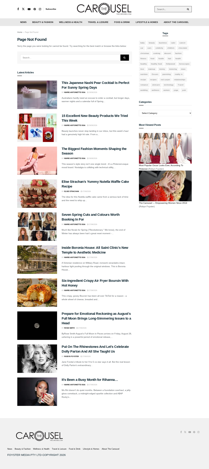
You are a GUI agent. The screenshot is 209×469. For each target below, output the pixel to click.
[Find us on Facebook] (18, 9)
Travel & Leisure (98, 22)
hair (169, 58)
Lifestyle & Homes (147, 22)
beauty (152, 43)
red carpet (165, 80)
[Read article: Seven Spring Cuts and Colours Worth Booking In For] (37, 226)
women (167, 90)
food (152, 58)
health (178, 58)
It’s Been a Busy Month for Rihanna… (90, 380)
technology (169, 85)
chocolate (183, 48)
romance (144, 85)
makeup (151, 69)
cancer (182, 43)
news (183, 69)
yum (184, 90)
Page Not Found (31, 32)
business (163, 43)
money (162, 69)
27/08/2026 (86, 191)
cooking (156, 53)
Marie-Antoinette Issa (74, 92)
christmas (144, 53)
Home (19, 32)
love (142, 69)
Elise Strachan (71, 191)
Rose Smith (69, 328)
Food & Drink (122, 22)
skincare (156, 85)
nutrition (144, 74)
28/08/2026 (92, 92)
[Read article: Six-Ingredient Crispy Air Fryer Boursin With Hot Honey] (37, 292)
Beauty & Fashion (42, 22)
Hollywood (170, 64)
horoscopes (184, 64)
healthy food (156, 64)
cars (149, 48)
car (141, 48)
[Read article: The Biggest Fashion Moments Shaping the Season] (37, 161)
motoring (173, 69)
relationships (179, 80)
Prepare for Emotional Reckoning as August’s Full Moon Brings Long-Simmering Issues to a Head (96, 318)
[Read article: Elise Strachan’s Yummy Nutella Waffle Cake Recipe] (37, 193)
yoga (176, 90)
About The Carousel (176, 22)
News (23, 22)
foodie (161, 58)
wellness (155, 90)
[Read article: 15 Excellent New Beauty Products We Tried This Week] (37, 128)
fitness (143, 58)
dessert (167, 53)
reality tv (179, 74)
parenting (166, 74)
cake (173, 43)
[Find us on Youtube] (29, 9)
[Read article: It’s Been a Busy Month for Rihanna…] (37, 391)
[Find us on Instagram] (40, 9)
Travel (180, 85)
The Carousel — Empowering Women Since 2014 (163, 203)
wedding (144, 90)
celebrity (159, 48)
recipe (143, 80)
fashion (178, 53)
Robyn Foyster (71, 356)
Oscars (155, 74)
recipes (153, 80)
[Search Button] (188, 9)
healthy (143, 64)
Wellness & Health (70, 22)
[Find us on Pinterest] (35, 9)
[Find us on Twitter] (23, 9)
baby (142, 43)
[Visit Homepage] (104, 9)
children (170, 48)
